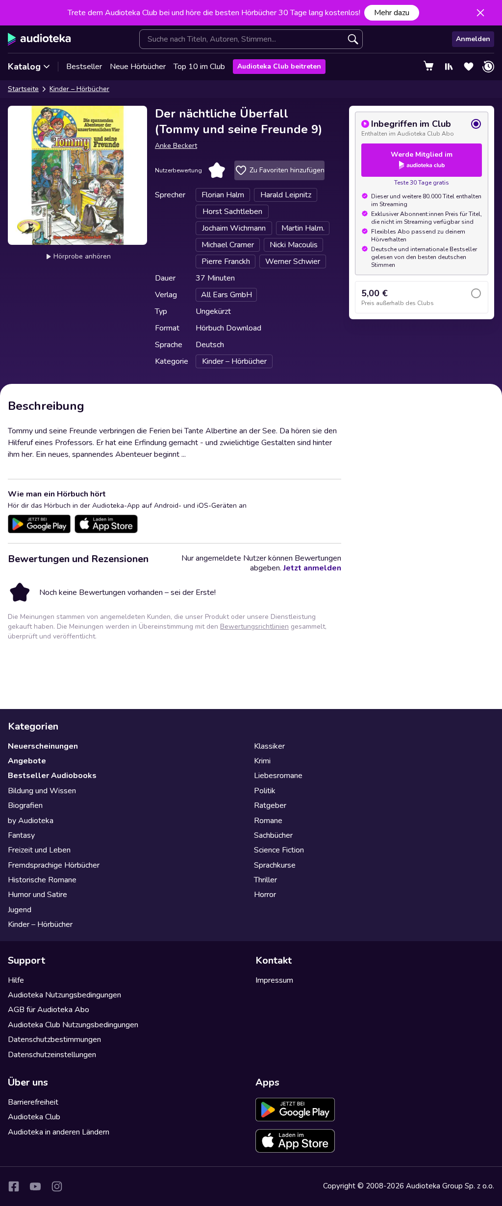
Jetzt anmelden (312, 568)
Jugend (19, 909)
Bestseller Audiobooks (52, 775)
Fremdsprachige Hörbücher (54, 865)
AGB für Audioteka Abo (48, 1009)
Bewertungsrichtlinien (254, 626)
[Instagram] (57, 1186)
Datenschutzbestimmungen (54, 1039)
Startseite (23, 89)
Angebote (27, 761)
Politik (265, 790)
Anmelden (473, 39)
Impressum (274, 980)
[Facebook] (14, 1186)
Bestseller (84, 66)
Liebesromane (278, 775)
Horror (265, 894)
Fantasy (21, 835)
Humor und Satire (37, 894)
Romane (268, 820)
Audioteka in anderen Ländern (58, 1132)
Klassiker (269, 746)
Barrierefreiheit (33, 1102)
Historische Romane (42, 880)
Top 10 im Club (199, 66)
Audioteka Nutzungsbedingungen (64, 995)
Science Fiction (279, 850)
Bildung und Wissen (42, 790)
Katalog (24, 66)
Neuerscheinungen (43, 746)
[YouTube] (35, 1186)
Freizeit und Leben (39, 850)
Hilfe (16, 980)
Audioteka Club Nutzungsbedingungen (73, 1024)
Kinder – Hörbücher (79, 89)
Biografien (25, 805)
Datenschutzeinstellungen (52, 1054)
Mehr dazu (391, 12)
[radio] (421, 128)
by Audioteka (30, 820)
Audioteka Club (34, 1116)
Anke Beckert (176, 145)
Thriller (265, 880)
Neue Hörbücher (138, 66)
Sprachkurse (275, 865)
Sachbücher (273, 835)
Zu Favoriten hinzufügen (287, 170)
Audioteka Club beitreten (279, 66)
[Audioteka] (39, 39)
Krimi (262, 761)
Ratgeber (270, 805)
